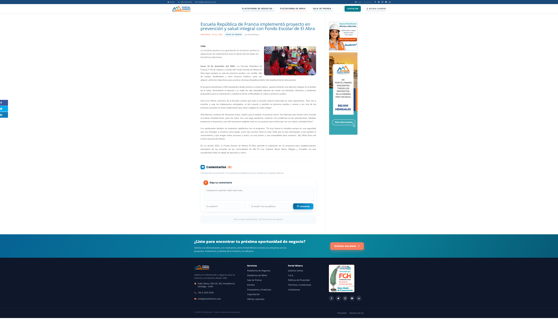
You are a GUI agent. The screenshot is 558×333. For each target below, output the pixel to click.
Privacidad (341, 313)
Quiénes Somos (295, 270)
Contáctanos (294, 289)
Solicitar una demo (345, 245)
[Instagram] (382, 2)
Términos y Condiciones (299, 285)
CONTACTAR (352, 8)
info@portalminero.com (207, 2)
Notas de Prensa (234, 34)
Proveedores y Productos (259, 289)
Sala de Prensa (254, 280)
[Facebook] (375, 2)
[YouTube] (386, 2)
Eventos (251, 285)
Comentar (305, 206)
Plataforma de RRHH (257, 275)
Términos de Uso (356, 313)
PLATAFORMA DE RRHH (292, 8)
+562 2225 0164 (186, 2)
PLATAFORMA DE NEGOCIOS (257, 8)
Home (172, 2)
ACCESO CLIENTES (377, 8)
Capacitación (253, 294)
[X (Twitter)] (379, 2)
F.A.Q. (291, 275)
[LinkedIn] (390, 2)
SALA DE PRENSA (322, 8)
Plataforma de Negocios (258, 270)
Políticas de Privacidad (299, 280)
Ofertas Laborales (255, 299)
